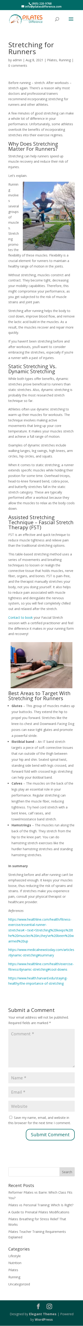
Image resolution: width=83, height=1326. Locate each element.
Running (65, 60)
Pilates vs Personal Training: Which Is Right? (40, 1205)
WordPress (44, 1319)
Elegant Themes (42, 1314)
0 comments (17, 65)
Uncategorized (19, 1284)
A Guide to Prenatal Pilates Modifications (38, 1212)
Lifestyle (14, 1256)
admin (17, 60)
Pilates (52, 60)
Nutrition (14, 1263)
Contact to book (20, 617)
